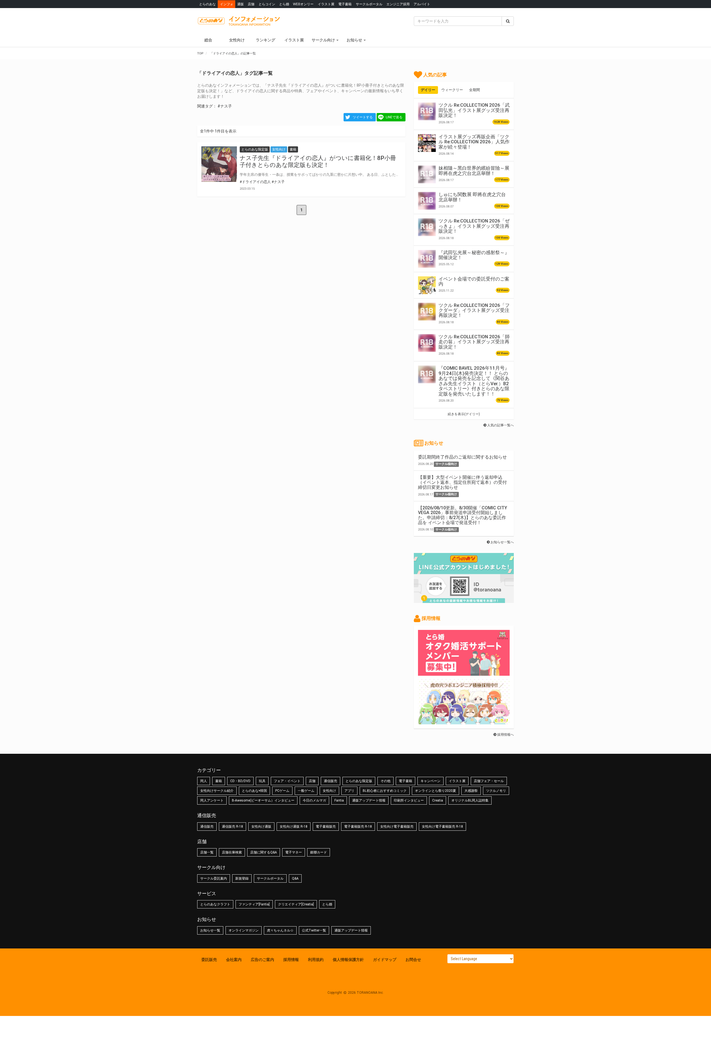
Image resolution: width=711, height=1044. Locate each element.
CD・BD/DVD (240, 781)
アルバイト (422, 4)
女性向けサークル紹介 (217, 791)
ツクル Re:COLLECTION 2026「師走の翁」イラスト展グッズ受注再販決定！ (474, 342)
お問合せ (413, 959)
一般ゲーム (306, 791)
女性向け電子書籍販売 (397, 826)
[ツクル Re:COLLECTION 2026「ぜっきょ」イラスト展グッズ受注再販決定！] (427, 227)
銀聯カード (318, 852)
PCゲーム (282, 791)
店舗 (251, 4)
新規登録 (242, 878)
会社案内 (234, 959)
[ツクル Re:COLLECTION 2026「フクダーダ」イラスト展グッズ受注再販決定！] (427, 312)
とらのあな (207, 4)
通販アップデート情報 (368, 800)
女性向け (237, 40)
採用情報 (291, 959)
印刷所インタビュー (409, 800)
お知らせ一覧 (210, 930)
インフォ (226, 4)
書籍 (218, 781)
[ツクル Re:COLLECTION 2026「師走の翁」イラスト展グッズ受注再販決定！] (427, 343)
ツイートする (363, 117)
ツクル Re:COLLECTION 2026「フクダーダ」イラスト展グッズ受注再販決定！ (474, 310)
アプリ (349, 791)
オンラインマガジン (244, 930)
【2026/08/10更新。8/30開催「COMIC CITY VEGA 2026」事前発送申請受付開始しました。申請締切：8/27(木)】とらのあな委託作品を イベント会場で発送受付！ (462, 515)
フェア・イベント (287, 781)
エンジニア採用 (398, 4)
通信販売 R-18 (232, 826)
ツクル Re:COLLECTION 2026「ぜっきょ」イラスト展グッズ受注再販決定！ (474, 226)
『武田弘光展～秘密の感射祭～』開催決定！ (474, 255)
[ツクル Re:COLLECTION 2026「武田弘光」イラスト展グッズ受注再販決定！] (427, 111)
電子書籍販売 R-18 (358, 826)
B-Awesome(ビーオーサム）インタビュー (263, 800)
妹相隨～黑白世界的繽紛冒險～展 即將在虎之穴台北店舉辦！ (474, 170)
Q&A (295, 878)
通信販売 (330, 781)
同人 (203, 781)
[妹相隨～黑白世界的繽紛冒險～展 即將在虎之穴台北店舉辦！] (427, 174)
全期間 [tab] (474, 90)
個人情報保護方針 (348, 959)
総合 (208, 40)
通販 (240, 4)
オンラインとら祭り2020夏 (435, 791)
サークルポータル (369, 4)
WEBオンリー (303, 4)
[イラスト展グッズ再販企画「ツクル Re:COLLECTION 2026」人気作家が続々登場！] (427, 143)
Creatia (437, 800)
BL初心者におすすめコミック (385, 791)
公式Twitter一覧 (314, 930)
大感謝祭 (471, 791)
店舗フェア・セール (489, 781)
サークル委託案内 (213, 878)
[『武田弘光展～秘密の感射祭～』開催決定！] (427, 259)
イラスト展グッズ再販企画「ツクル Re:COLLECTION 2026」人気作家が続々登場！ (474, 142)
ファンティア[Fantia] (254, 904)
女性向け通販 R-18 (293, 826)
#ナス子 (224, 106)
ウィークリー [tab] (452, 90)
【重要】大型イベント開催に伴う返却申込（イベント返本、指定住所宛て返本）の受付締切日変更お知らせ (462, 482)
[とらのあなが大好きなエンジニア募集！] (464, 721)
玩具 (262, 781)
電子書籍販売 (326, 826)
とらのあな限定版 (359, 781)
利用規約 (316, 959)
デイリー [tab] (428, 90)
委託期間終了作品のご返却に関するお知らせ (462, 457)
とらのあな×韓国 (254, 791)
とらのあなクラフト (215, 904)
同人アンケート (212, 800)
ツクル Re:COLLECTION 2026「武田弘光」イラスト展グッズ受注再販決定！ (474, 110)
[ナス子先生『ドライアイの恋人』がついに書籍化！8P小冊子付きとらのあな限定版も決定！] (219, 164)
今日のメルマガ (314, 800)
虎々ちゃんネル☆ (280, 930)
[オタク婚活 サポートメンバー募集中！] (464, 673)
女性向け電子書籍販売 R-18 (442, 826)
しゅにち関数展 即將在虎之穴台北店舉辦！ (472, 197)
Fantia (339, 800)
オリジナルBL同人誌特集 (470, 800)
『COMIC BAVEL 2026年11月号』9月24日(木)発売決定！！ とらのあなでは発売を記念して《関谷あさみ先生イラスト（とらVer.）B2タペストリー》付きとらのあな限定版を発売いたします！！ (474, 380)
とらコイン (267, 4)
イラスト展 (326, 4)
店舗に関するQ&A (263, 852)
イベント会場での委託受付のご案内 (474, 281)
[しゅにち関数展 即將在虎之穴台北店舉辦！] (427, 201)
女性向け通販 (261, 826)
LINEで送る (394, 117)
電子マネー (293, 852)
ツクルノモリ (496, 791)
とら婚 (284, 4)
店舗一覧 (207, 852)
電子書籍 (345, 4)
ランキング (265, 40)
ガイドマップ (384, 959)
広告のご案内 (262, 959)
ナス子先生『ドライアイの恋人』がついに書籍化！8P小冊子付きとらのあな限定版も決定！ (318, 161)
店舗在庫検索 (232, 852)
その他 (385, 781)
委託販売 (209, 959)
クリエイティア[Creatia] (296, 904)
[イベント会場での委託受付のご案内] (427, 285)
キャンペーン (430, 781)
